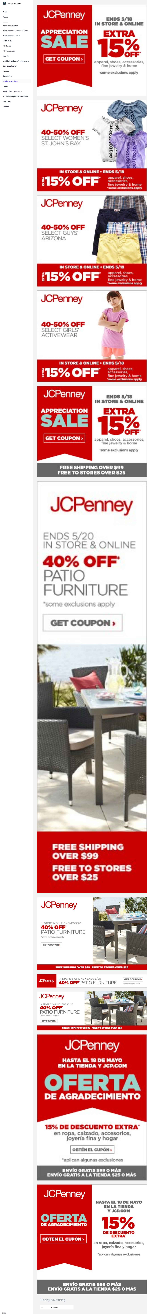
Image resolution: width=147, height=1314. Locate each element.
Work (5, 12)
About (5, 17)
